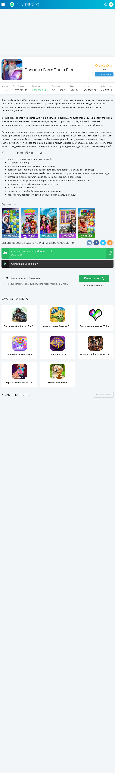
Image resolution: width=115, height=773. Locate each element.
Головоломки (39, 89)
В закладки (106, 74)
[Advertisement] (57, 34)
